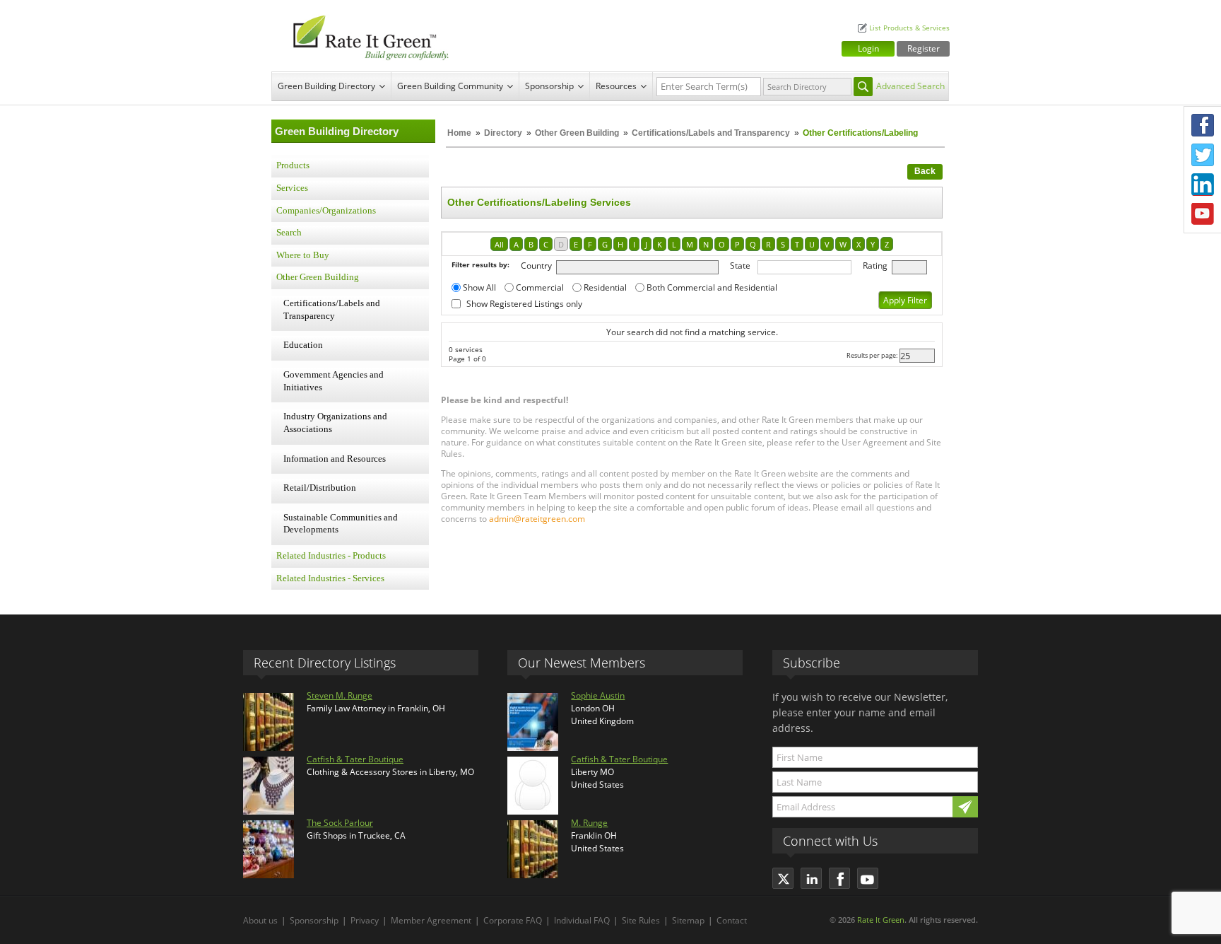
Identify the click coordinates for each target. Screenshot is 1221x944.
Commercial (540, 287)
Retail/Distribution (319, 488)
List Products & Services (909, 28)
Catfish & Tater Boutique (355, 759)
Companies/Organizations (326, 211)
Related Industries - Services (330, 578)
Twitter (1202, 155)
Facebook (1202, 125)
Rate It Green (880, 919)
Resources (616, 86)
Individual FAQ (582, 920)
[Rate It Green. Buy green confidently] (363, 36)
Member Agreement (431, 920)
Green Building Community (450, 86)
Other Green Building (577, 133)
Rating (875, 266)
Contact (731, 920)
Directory (503, 133)
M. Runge (589, 823)
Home (459, 133)
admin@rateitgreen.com (537, 518)
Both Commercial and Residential (712, 287)
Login (868, 48)
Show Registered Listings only (524, 304)
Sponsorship (549, 86)
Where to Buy (302, 255)
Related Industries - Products (331, 556)
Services (292, 188)
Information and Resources (334, 459)
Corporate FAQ (512, 920)
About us (260, 920)
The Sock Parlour (340, 823)
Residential (605, 287)
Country (536, 266)
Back (925, 171)
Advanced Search (910, 86)
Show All (479, 287)
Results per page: (872, 355)
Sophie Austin (598, 695)
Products (292, 165)
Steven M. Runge (339, 695)
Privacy (364, 920)
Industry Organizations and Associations (335, 423)
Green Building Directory (326, 86)
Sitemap (688, 920)
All (499, 244)
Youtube (1202, 214)
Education (303, 345)
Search (289, 233)
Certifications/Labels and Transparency (712, 133)
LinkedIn (1202, 184)
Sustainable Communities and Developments (340, 524)
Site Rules (641, 920)
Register (923, 48)
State (740, 266)
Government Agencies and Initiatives (333, 381)
